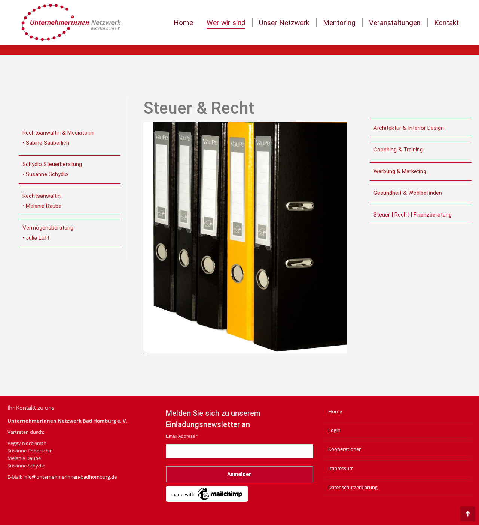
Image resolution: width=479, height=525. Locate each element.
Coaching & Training (398, 149)
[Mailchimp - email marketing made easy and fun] (207, 500)
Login (334, 430)
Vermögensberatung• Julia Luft (47, 232)
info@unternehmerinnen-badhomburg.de (70, 476)
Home (335, 411)
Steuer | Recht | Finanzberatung (412, 214)
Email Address (182, 436)
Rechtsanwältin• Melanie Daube (41, 201)
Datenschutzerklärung (353, 487)
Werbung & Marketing (399, 171)
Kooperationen (345, 449)
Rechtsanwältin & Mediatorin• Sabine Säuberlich (58, 137)
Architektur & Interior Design (408, 128)
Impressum (341, 468)
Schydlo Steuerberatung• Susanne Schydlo (52, 169)
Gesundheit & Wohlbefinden (407, 193)
